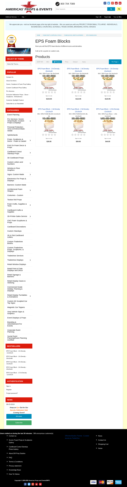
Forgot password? (12, 393)
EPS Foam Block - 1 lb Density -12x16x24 (15, 352)
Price (66, 62)
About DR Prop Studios (17, 453)
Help (23, 17)
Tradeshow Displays (15, 260)
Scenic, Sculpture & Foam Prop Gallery (18, 84)
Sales (84, 62)
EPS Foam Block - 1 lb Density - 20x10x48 (16, 357)
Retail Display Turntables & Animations (17, 296)
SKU (47, 62)
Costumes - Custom (15, 195)
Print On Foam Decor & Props (16, 146)
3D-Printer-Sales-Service (17, 216)
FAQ (10, 457)
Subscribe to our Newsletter (15, 103)
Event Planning (13, 115)
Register (106, 17)
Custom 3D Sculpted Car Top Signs (17, 302)
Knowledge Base (15, 470)
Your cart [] (117, 17)
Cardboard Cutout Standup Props (14, 152)
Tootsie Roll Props (14, 200)
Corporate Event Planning (13, 331)
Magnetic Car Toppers (16, 307)
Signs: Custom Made (15, 174)
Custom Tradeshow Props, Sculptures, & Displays (15, 249)
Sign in (98, 17)
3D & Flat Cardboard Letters (15, 236)
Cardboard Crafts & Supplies (15, 211)
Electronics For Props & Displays (16, 179)
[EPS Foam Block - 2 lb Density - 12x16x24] (78, 125)
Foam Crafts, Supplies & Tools (52, 35)
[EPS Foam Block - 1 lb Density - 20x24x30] (78, 82)
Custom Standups (14, 231)
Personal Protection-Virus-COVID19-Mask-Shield (16, 129)
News (100, 436)
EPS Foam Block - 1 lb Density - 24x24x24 (16, 368)
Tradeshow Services (15, 256)
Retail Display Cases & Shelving (16, 282)
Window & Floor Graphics (13, 169)
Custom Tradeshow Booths (15, 242)
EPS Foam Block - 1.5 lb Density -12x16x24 (16, 373)
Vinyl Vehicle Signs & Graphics (15, 312)
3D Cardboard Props (15, 158)
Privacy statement (15, 466)
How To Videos (14, 474)
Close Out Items (11, 80)
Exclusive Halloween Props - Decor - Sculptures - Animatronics (17, 95)
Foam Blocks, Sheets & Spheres (73, 35)
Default (75, 62)
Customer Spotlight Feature (15, 100)
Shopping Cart (103, 444)
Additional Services (11, 17)
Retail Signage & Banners (14, 276)
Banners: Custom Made (16, 185)
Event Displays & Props (16, 318)
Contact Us (9, 77)
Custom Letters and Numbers (15, 163)
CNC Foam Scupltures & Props (17, 221)
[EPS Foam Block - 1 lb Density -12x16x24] (49, 125)
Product (57, 62)
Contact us (12, 436)
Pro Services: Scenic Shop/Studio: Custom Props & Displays (15, 121)
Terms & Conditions (16, 462)
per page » (115, 62)
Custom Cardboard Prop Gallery (16, 87)
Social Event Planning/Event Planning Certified (17, 338)
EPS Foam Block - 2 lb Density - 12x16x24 (16, 363)
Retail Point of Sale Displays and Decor (15, 269)
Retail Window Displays (16, 264)
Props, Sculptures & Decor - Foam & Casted (16, 140)
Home (38, 35)
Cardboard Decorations (16, 227)
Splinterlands (12, 135)
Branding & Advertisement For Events (14, 324)
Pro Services (10, 91)
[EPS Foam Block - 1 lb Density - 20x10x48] (49, 82)
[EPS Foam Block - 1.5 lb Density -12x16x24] (108, 125)
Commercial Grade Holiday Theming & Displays (14, 289)
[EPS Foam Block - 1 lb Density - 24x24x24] (108, 82)
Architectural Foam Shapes (14, 190)
